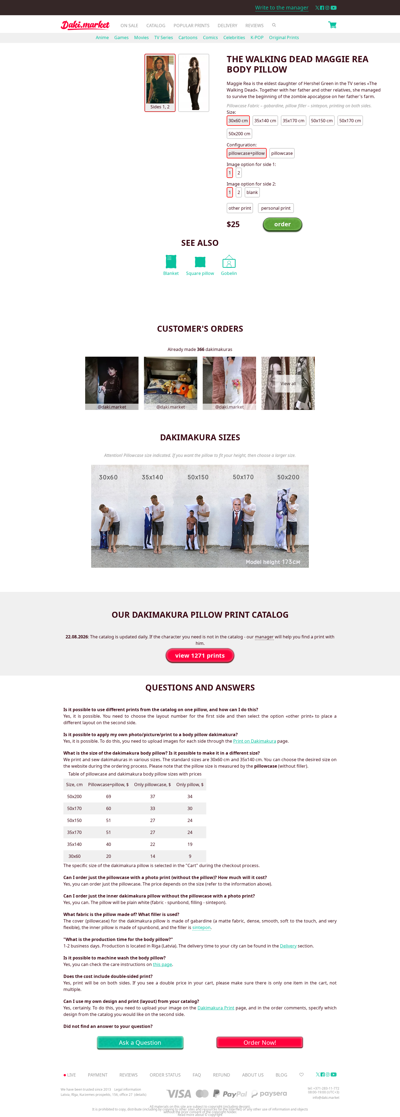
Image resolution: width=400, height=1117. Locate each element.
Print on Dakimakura (254, 741)
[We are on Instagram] (327, 8)
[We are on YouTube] (334, 8)
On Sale (129, 26)
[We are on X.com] (317, 8)
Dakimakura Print (216, 1008)
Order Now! (260, 1042)
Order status (165, 1075)
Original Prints (284, 37)
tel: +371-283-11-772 (323, 1088)
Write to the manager (282, 7)
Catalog (155, 26)
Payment (97, 1075)
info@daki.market (326, 1097)
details (140, 1095)
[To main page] (85, 27)
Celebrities (234, 37)
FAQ (197, 1075)
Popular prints (192, 26)
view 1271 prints (200, 655)
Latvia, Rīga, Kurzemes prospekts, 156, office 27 (97, 1095)
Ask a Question (140, 1042)
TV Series (163, 37)
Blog (281, 1075)
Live (71, 1075)
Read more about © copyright (200, 1114)
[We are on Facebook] (322, 8)
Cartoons (188, 37)
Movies (141, 37)
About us (253, 1075)
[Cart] (332, 26)
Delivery (227, 26)
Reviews (254, 26)
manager (264, 637)
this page (162, 964)
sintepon (201, 927)
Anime (102, 37)
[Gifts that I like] (301, 1075)
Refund (221, 1075)
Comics (210, 37)
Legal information (127, 1089)
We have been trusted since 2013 (86, 1089)
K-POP (257, 37)
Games (121, 37)
